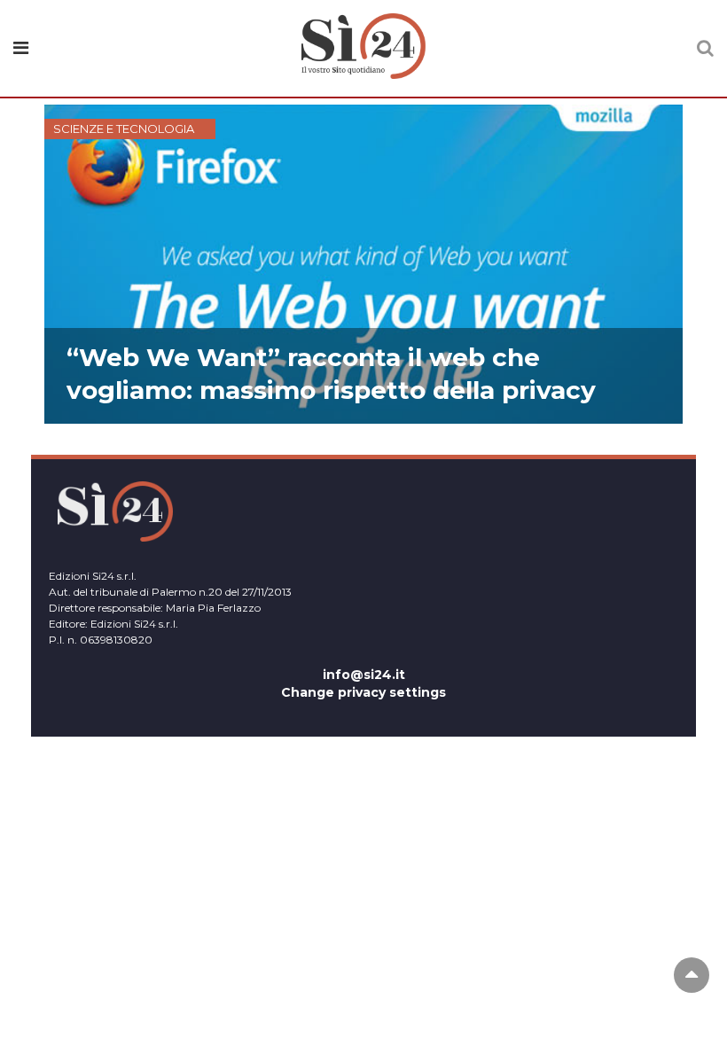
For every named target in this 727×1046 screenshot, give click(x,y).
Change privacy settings (363, 692)
